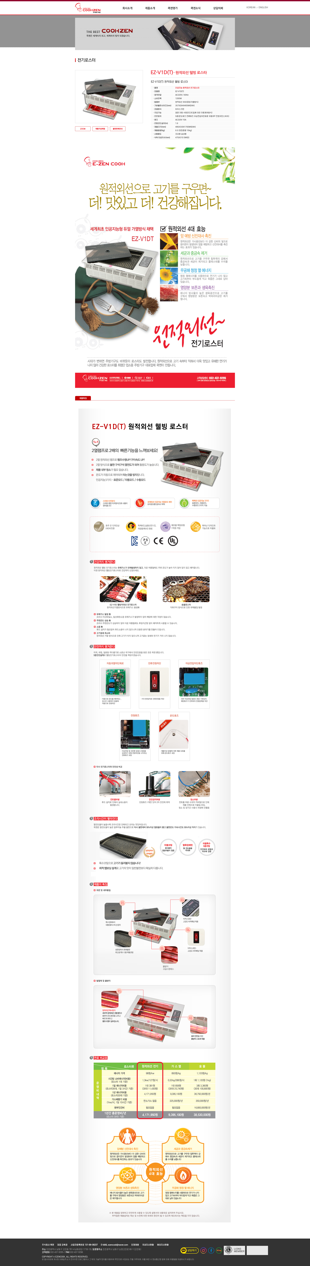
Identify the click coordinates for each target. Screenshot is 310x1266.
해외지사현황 (163, 1245)
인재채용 (135, 1245)
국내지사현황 (148, 1245)
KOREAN (251, 7)
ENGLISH (263, 7)
